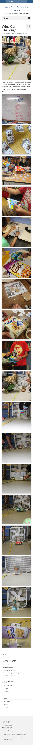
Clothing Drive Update (9, 670)
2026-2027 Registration (9, 675)
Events (6, 688)
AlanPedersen (7, 33)
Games (6, 695)
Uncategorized (20, 33)
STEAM (6, 707)
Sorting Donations (8, 667)
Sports (6, 704)
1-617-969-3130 (6, 729)
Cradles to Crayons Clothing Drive (12, 673)
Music (5, 698)
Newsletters (7, 701)
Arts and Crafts (8, 685)
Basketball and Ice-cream (10, 664)
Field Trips (7, 692)
